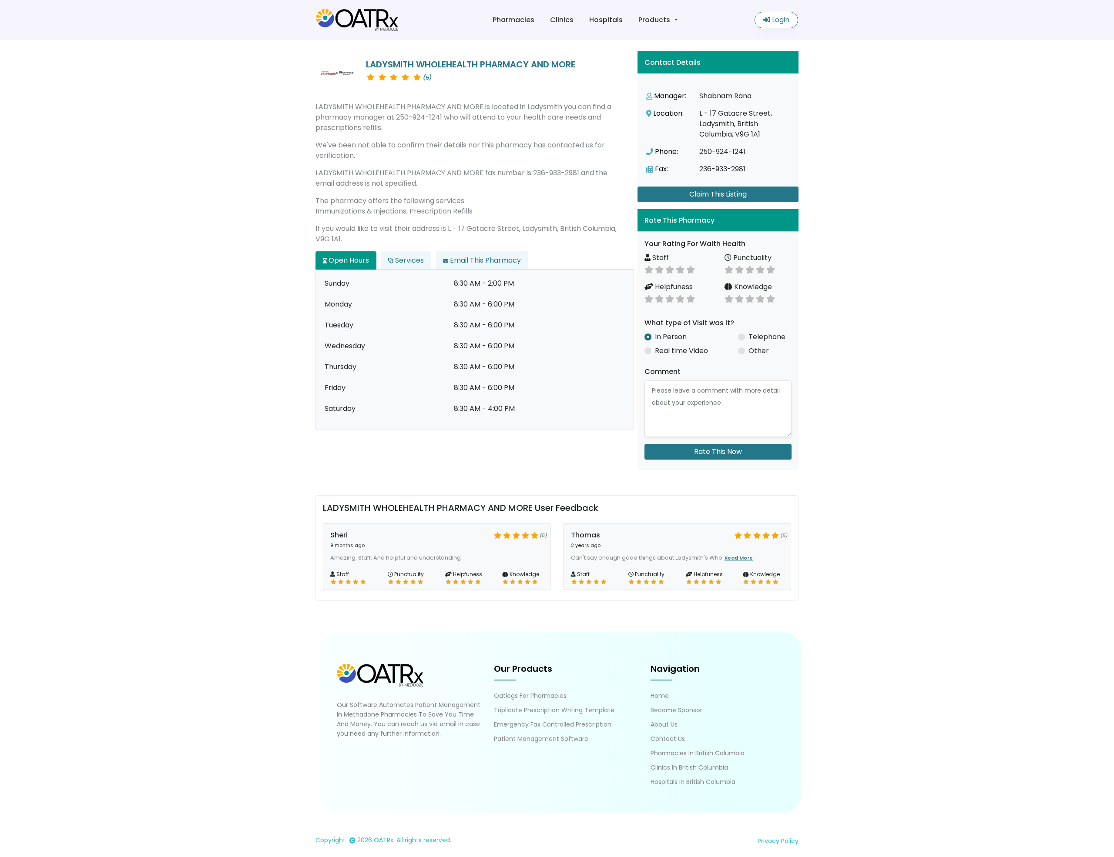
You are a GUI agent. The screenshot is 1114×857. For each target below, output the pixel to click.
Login (779, 20)
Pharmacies (513, 20)
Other (758, 351)
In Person (671, 337)
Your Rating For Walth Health (694, 244)
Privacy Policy (778, 841)
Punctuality (751, 258)
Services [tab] (408, 260)
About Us (664, 724)
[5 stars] (690, 269)
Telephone (766, 337)
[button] (718, 220)
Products (654, 20)
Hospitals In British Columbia (693, 781)
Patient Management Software (541, 738)
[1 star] (648, 269)
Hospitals (606, 20)
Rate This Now (718, 452)
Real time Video (681, 351)
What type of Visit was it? (689, 323)
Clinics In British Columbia (689, 767)
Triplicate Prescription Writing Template (554, 710)
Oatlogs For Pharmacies (530, 695)
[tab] (718, 220)
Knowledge (752, 287)
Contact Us (668, 738)
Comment (662, 372)
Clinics (562, 20)
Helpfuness (673, 287)
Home (660, 695)
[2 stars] (659, 269)
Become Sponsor (676, 710)
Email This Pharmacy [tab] (484, 260)
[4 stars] (680, 269)
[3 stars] (669, 269)
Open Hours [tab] (348, 260)
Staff (660, 258)
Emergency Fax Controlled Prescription (552, 724)
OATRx (383, 840)
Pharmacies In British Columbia (698, 753)
